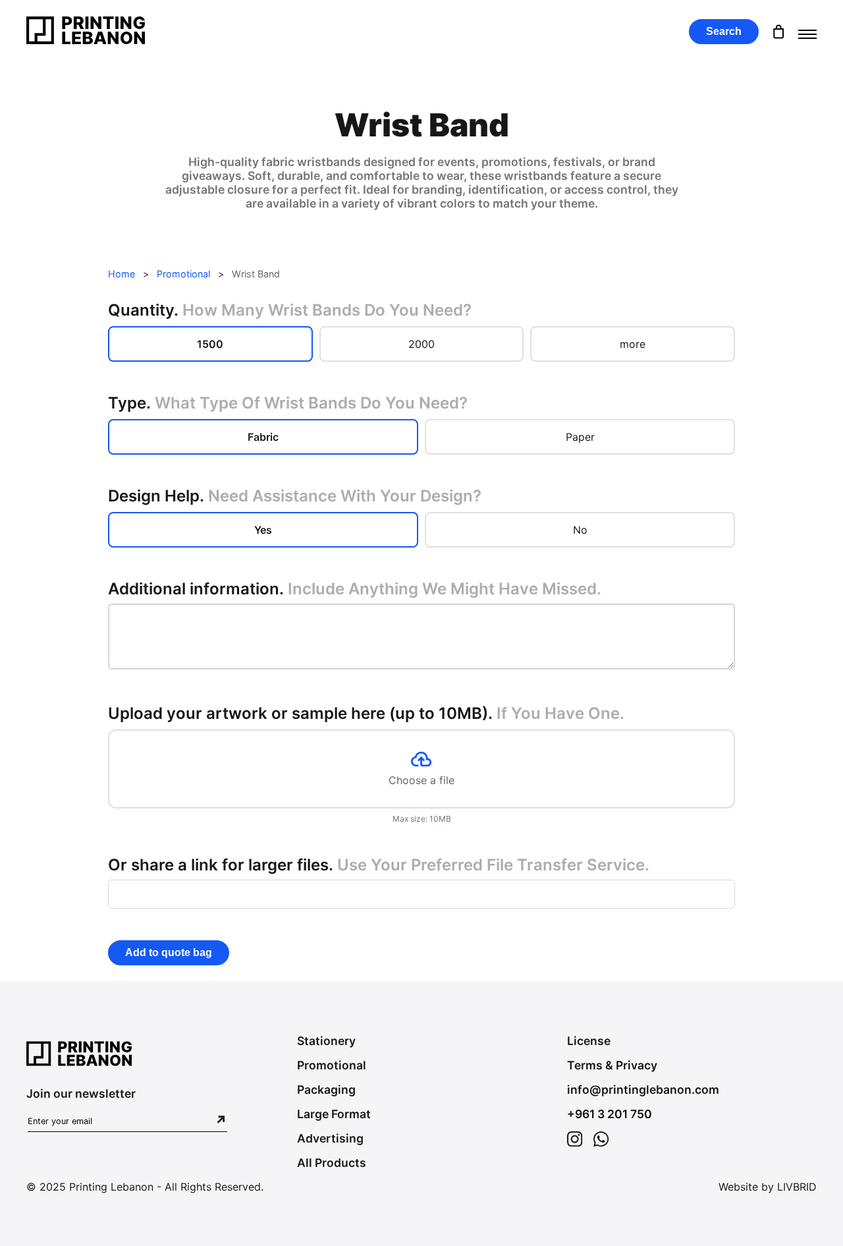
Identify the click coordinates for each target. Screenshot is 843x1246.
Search (724, 31)
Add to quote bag (168, 952)
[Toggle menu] (807, 31)
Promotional (183, 273)
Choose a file (421, 780)
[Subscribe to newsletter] (221, 1120)
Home (121, 273)
